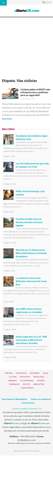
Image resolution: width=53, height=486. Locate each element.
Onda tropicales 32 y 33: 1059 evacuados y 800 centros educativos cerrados (31, 340)
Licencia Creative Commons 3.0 (26, 408)
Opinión (41, 380)
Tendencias (14, 384)
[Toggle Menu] (3, 3)
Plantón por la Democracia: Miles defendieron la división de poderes (31, 253)
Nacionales (21, 373)
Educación (25, 376)
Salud (45, 373)
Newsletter (38, 384)
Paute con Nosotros (41, 399)
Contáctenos (27, 388)
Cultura (12, 376)
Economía (34, 373)
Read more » (7, 119)
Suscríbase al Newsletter (14, 399)
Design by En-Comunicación (26, 451)
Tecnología (38, 376)
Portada (9, 373)
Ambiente (12, 380)
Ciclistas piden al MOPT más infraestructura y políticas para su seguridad (35, 92)
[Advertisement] (26, 45)
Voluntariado (27, 380)
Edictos (26, 384)
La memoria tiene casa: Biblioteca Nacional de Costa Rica (31, 281)
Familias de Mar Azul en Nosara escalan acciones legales (29, 222)
